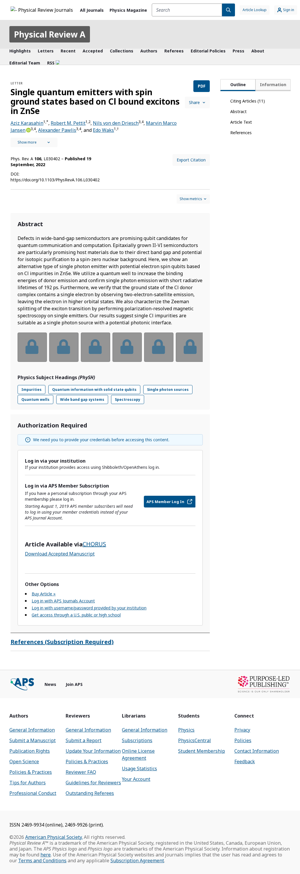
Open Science (24, 761)
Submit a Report (83, 740)
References (241, 132)
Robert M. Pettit (68, 123)
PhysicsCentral (194, 740)
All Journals (92, 10)
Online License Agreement (138, 754)
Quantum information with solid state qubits (94, 389)
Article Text (241, 122)
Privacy (242, 730)
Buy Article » (44, 594)
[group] (110, 351)
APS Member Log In (165, 501)
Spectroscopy (127, 399)
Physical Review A (49, 34)
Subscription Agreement (137, 860)
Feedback (244, 761)
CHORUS (94, 544)
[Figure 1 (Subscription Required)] (32, 347)
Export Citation (191, 160)
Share (194, 102)
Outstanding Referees (90, 793)
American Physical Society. (54, 837)
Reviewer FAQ (81, 772)
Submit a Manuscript (32, 740)
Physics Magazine (128, 10)
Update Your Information (93, 751)
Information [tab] (273, 84)
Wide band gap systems (82, 399)
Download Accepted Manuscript (60, 554)
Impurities (31, 389)
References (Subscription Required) (62, 642)
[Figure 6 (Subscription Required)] (190, 347)
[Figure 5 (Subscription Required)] (158, 347)
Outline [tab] (238, 84)
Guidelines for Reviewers (93, 782)
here (45, 854)
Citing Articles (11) (247, 101)
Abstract (238, 111)
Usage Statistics (139, 768)
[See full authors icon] (34, 142)
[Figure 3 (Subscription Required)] (95, 347)
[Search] (228, 10)
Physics (186, 730)
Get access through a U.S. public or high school (76, 615)
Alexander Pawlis (57, 130)
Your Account (136, 779)
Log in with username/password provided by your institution (89, 608)
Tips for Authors (27, 782)
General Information (32, 730)
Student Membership (201, 751)
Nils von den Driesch (116, 123)
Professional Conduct (32, 793)
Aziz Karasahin (27, 123)
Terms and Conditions (42, 860)
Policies (242, 740)
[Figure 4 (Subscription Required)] (127, 347)
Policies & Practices (30, 772)
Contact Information (256, 751)
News (50, 684)
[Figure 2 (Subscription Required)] (64, 347)
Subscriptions (137, 740)
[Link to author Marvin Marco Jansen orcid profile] (28, 129)
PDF (201, 86)
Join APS (74, 684)
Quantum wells (35, 399)
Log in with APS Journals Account (63, 601)
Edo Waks (103, 130)
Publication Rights (29, 751)
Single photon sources (168, 389)
